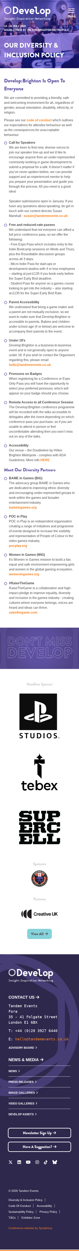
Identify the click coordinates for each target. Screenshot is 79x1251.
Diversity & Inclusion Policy (26, 1200)
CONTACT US (21, 997)
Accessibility (44, 1205)
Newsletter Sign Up (37, 1133)
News (13, 1071)
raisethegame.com (23, 612)
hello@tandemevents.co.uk (42, 1039)
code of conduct (39, 120)
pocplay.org (18, 545)
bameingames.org (23, 507)
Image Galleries (22, 1092)
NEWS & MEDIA (24, 1059)
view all (37, 934)
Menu (71, 16)
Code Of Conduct (20, 1205)
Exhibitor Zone (30, 1217)
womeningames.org (24, 574)
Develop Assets (21, 1114)
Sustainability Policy (21, 1211)
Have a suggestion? (37, 1146)
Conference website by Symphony (30, 1228)
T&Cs (12, 1217)
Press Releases (21, 1082)
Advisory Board (21, 1047)
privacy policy (48, 1211)
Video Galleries (21, 1103)
